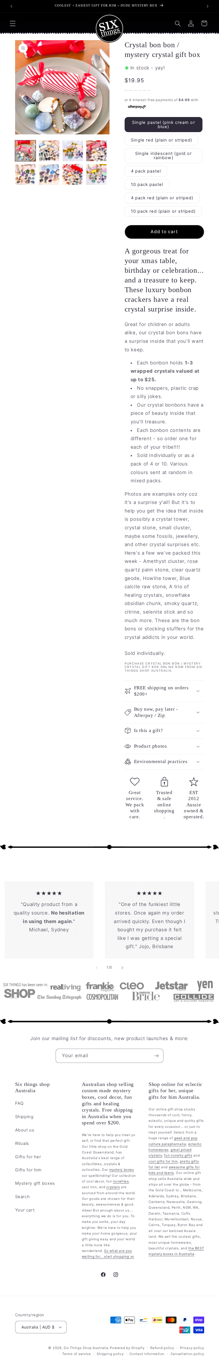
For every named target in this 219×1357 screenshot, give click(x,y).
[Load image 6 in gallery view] (49, 174)
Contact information (147, 1354)
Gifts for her (28, 1156)
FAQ (19, 1103)
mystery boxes (121, 1170)
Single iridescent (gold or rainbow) (163, 155)
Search (22, 1196)
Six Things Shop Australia (86, 1348)
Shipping (24, 1116)
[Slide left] (96, 968)
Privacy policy (192, 1348)
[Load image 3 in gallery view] (72, 150)
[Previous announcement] (11, 6)
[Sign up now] (156, 1056)
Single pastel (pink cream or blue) (163, 124)
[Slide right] (122, 968)
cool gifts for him (163, 1161)
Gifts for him (28, 1169)
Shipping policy (110, 1354)
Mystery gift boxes (35, 1183)
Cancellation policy (187, 1354)
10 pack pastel (147, 184)
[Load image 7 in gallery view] (72, 174)
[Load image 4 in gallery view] (96, 150)
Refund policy (162, 1348)
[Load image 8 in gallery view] (96, 174)
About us (25, 1130)
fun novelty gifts (178, 1155)
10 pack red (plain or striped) (163, 211)
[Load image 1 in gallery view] (25, 150)
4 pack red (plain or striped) (162, 197)
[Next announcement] (207, 6)
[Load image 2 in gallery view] (49, 150)
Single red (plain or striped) (161, 140)
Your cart (25, 1210)
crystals (113, 1187)
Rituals (22, 1143)
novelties (121, 1181)
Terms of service (76, 1354)
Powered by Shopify (127, 1348)
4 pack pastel (146, 171)
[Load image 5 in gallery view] (25, 174)
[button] (12, 23)
